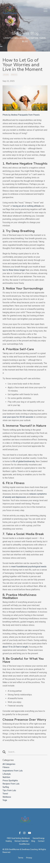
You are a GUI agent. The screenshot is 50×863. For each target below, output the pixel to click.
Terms (20, 858)
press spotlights (10, 780)
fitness (6, 767)
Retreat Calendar (21, 841)
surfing (6, 787)
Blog (33, 841)
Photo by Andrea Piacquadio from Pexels (21, 115)
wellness (14, 74)
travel (5, 793)
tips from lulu (9, 790)
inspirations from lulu (13, 770)
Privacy (29, 858)
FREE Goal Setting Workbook (18, 838)
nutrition (6, 777)
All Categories (9, 764)
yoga (5, 800)
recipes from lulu (11, 784)
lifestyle (5, 74)
